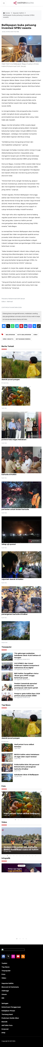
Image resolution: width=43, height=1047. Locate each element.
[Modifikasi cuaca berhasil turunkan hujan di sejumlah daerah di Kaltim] (21, 564)
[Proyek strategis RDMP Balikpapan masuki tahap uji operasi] (21, 530)
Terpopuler (7, 647)
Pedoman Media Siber (10, 1018)
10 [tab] (36, 856)
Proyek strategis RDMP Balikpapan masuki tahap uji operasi (20, 543)
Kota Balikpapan (24, 334)
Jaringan (5, 1003)
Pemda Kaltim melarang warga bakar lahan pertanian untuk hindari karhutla (20, 508)
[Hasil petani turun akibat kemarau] (16, 396)
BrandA (4, 1022)
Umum (4, 994)
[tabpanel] (21, 804)
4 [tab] (25, 820)
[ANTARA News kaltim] (23, 3)
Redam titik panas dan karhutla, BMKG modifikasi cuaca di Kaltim (21, 848)
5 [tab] (28, 820)
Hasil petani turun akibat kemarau (21, 813)
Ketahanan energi (23, 339)
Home (7, 13)
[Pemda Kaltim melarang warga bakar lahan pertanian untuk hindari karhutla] (21, 495)
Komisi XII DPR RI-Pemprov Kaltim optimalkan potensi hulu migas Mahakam (21, 438)
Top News (6, 705)
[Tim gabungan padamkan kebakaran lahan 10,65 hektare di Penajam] (7, 656)
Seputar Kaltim (18, 13)
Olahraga (5, 991)
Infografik (6, 858)
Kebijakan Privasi (8, 1011)
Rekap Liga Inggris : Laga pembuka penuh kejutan (17, 931)
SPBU (35, 334)
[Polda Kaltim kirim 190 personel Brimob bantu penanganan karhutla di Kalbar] (21, 599)
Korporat (5, 1029)
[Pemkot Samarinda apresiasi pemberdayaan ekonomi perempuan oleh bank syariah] (7, 687)
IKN (3, 998)
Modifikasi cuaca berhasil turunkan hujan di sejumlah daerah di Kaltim (20, 578)
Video (4, 822)
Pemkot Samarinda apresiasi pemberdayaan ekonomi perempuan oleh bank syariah (26, 686)
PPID (3, 1033)
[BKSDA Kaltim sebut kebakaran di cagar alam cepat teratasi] (7, 758)
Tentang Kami (7, 1014)
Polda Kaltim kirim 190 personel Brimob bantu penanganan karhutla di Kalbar (21, 613)
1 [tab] (15, 820)
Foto (4, 786)
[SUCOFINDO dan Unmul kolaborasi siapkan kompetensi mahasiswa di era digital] (7, 666)
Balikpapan (10, 334)
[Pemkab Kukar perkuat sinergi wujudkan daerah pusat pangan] (21, 365)
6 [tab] (23, 856)
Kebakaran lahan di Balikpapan (26, 775)
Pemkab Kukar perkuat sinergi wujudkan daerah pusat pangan (19, 378)
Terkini (4, 963)
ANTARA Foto (7, 1025)
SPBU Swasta (8, 339)
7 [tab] (26, 856)
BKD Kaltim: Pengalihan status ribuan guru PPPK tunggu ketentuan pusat (26, 676)
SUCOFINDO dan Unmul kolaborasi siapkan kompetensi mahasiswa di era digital (26, 665)
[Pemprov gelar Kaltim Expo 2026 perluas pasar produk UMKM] (7, 697)
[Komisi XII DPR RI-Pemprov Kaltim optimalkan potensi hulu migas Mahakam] (21, 425)
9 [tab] (32, 856)
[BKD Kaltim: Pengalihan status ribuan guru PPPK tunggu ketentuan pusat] (7, 676)
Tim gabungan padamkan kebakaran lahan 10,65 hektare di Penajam (27, 655)
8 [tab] (29, 856)
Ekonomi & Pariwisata (10, 987)
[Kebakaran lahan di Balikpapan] (16, 630)
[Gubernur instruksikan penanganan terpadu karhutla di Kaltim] (21, 460)
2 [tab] (18, 820)
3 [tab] (21, 820)
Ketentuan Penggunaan (11, 1007)
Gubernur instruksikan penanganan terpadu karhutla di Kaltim (20, 473)
